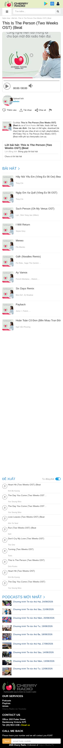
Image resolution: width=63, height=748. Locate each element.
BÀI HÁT (9, 168)
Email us (25, 725)
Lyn (17, 215)
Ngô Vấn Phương (23, 327)
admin (16, 101)
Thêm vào (12, 110)
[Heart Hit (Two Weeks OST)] (4, 572)
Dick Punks (31, 125)
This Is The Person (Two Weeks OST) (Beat (34, 18)
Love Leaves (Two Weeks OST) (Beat (26, 517)
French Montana (22, 279)
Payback (21, 304)
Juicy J (18, 311)
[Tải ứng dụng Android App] (46, 4)
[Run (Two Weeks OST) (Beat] (4, 529)
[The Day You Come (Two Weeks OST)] (4, 583)
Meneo (19, 240)
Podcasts (6, 700)
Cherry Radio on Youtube (14, 709)
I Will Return (23, 224)
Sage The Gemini (31, 263)
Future (25, 311)
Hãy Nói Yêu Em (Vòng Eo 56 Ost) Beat (38, 176)
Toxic (10, 556)
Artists (5, 706)
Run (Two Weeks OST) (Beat (22, 528)
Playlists (6, 703)
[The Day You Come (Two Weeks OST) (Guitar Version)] (4, 507)
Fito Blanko (20, 247)
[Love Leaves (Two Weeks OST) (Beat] (4, 518)
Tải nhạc (27, 110)
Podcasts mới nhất (22, 597)
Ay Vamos (21, 272)
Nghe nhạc (6, 18)
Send (6, 741)
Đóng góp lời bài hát (28, 151)
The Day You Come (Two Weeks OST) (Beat (27, 495)
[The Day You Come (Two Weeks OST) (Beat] (4, 496)
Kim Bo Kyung (14, 491)
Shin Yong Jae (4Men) (29, 215)
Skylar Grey (20, 231)
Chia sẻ (42, 110)
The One (11, 545)
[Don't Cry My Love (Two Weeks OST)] (4, 540)
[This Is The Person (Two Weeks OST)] (4, 561)
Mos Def (19, 295)
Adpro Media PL (46, 745)
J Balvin (34, 279)
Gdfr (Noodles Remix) (28, 256)
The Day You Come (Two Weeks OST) (26, 581)
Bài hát (14, 18)
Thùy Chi (19, 183)
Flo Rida (19, 263)
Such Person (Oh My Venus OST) (35, 208)
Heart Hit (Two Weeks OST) (21, 571)
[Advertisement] (31, 371)
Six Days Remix (25, 288)
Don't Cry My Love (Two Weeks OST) (26, 538)
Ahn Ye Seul (13, 523)
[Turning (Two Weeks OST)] (4, 550)
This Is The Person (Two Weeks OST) (26, 560)
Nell (9, 534)
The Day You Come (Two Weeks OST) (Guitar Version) (27, 506)
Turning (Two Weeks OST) (21, 549)
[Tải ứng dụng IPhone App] (52, 4)
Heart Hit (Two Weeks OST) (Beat (24, 484)
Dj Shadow (28, 295)
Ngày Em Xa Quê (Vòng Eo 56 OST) (36, 192)
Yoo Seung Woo (14, 502)
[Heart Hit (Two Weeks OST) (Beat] (4, 486)
